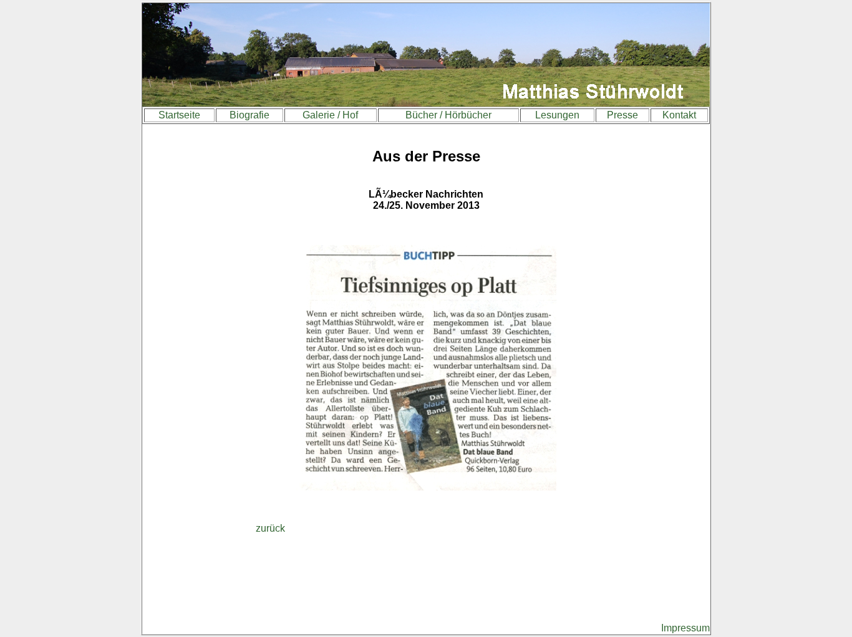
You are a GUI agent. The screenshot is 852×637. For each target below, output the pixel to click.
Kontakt (679, 115)
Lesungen (557, 115)
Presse (622, 115)
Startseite (179, 115)
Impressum (685, 628)
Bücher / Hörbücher (448, 115)
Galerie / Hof (330, 115)
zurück (270, 528)
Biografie (249, 115)
